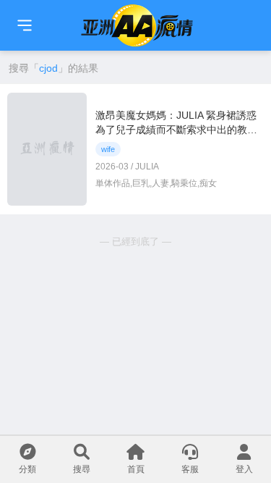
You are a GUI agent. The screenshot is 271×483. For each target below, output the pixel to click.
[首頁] (24, 25)
